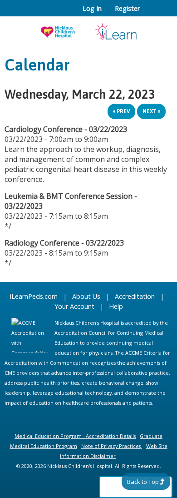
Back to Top (143, 482)
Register (127, 8)
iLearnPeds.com (34, 296)
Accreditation (135, 296)
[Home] (88, 28)
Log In (92, 8)
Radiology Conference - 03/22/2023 (64, 243)
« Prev (121, 111)
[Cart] (150, 13)
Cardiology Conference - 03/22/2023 (66, 129)
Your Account (74, 306)
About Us (86, 296)
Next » (151, 111)
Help (116, 306)
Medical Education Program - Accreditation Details (75, 436)
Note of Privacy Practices (111, 446)
